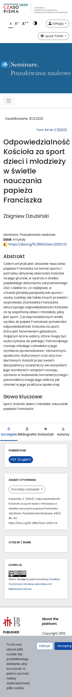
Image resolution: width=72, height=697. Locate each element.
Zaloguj (57, 23)
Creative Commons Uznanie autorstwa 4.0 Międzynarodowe (34, 584)
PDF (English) (20, 459)
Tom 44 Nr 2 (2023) (51, 130)
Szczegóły (9, 434)
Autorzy (63, 434)
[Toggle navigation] (8, 101)
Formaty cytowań (25, 489)
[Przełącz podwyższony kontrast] (35, 23)
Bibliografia (27, 434)
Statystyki (45, 434)
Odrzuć (44, 646)
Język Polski (54, 36)
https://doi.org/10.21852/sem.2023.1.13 (36, 244)
